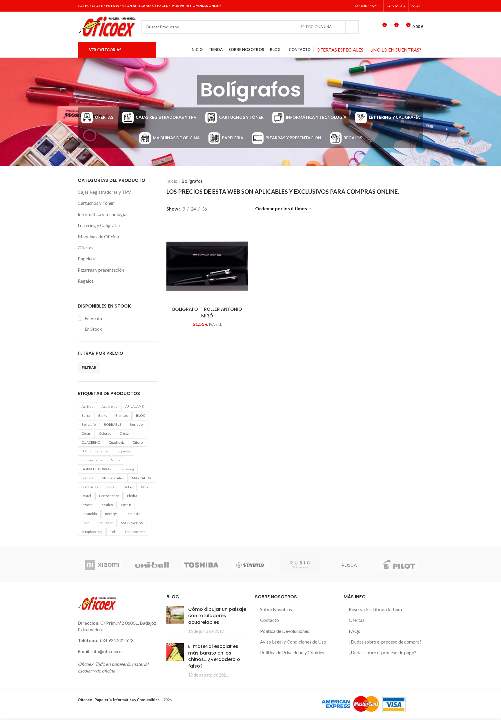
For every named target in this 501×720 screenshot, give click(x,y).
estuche (101, 451)
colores (105, 433)
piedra (132, 496)
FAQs (354, 631)
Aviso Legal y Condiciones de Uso (293, 641)
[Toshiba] (201, 564)
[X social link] (324, 5)
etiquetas (123, 451)
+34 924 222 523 (116, 640)
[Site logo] (107, 26)
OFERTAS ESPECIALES (340, 49)
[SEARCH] (352, 27)
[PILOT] (398, 564)
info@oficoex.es (107, 651)
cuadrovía (117, 442)
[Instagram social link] (331, 5)
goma (115, 460)
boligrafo (88, 424)
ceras (86, 433)
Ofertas (85, 247)
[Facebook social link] (317, 5)
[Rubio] (299, 564)
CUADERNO (91, 442)
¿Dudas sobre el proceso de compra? (385, 641)
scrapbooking (91, 531)
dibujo (138, 442)
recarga (111, 513)
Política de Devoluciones (284, 631)
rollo (85, 522)
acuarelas (109, 406)
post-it (126, 504)
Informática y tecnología (102, 214)
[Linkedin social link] (339, 5)
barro (102, 415)
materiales (89, 487)
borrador (137, 424)
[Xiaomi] (102, 564)
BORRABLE (112, 424)
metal (110, 487)
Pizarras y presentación (101, 270)
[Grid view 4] (242, 208)
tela (113, 531)
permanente (109, 496)
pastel (86, 496)
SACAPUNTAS (132, 522)
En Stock (93, 329)
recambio (89, 513)
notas (128, 487)
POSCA (349, 565)
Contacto (269, 620)
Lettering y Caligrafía (99, 225)
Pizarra (86, 504)
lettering (127, 469)
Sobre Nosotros (276, 609)
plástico (107, 504)
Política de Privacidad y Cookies (292, 652)
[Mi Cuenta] (371, 27)
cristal (124, 433)
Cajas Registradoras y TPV (104, 192)
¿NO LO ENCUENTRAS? (396, 49)
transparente (135, 531)
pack (144, 487)
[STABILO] (250, 564)
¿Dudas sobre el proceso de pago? (382, 652)
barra (85, 415)
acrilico (87, 406)
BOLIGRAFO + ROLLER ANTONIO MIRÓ (207, 312)
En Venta (93, 318)
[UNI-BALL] (151, 564)
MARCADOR (141, 478)
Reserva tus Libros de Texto (376, 609)
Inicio (171, 181)
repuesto (133, 513)
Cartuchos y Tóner (96, 203)
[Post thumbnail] (175, 620)
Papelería (87, 258)
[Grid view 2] (221, 208)
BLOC (140, 415)
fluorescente (92, 460)
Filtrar (89, 367)
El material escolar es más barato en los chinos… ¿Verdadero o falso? (214, 656)
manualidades (113, 478)
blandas (121, 415)
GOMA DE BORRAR (96, 469)
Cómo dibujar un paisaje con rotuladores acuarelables (217, 616)
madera (87, 478)
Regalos (86, 281)
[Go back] (190, 90)
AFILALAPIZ (134, 406)
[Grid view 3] (231, 208)
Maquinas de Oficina (98, 236)
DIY (84, 451)
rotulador (105, 522)
